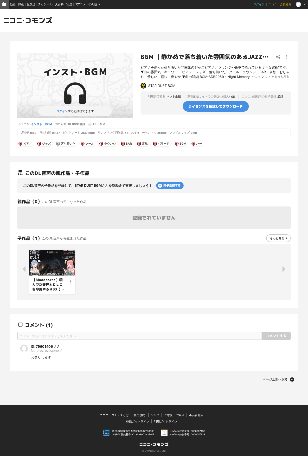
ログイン (259, 4)
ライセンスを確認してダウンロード (215, 106)
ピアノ (27, 143)
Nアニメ (80, 4)
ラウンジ (110, 143)
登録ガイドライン (137, 421)
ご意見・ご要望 (174, 415)
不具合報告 (196, 415)
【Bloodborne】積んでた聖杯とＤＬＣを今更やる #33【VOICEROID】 (47, 284)
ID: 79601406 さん (45, 346)
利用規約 (139, 415)
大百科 (59, 4)
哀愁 (145, 143)
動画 (13, 4)
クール (89, 143)
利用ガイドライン (165, 421)
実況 (69, 4)
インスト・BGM (41, 124)
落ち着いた (68, 143)
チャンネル (45, 4)
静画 (21, 4)
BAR (129, 143)
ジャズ (46, 143)
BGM (183, 143)
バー (199, 143)
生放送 (31, 4)
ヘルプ (155, 415)
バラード (163, 143)
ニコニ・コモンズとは (114, 415)
